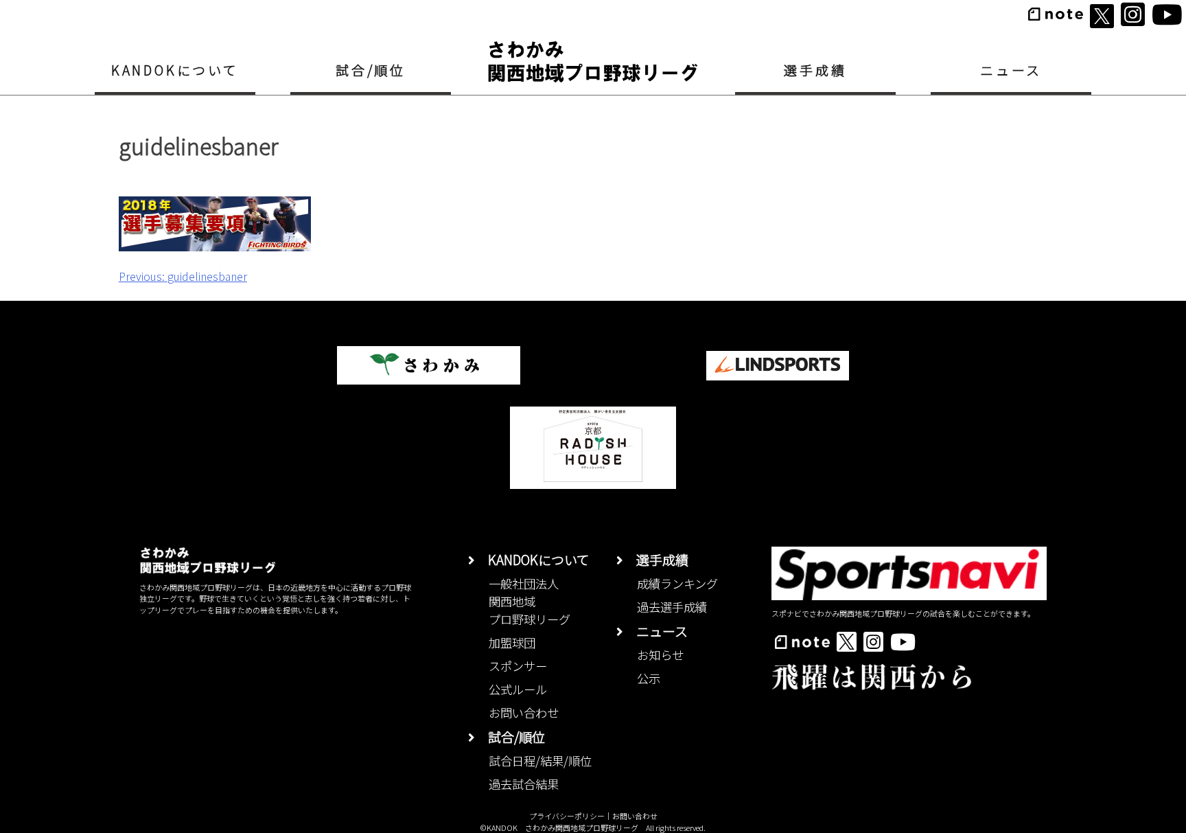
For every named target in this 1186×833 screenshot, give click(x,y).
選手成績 (815, 69)
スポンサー (518, 665)
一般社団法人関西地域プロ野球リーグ (529, 601)
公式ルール (518, 689)
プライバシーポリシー (567, 815)
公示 (648, 678)
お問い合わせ (524, 712)
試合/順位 (371, 69)
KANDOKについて (175, 69)
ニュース (1011, 69)
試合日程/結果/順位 (540, 760)
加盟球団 (512, 642)
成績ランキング (677, 583)
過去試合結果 (524, 783)
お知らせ (660, 654)
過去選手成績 (672, 606)
